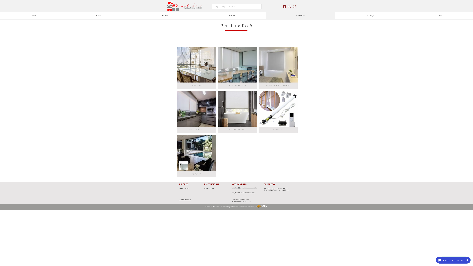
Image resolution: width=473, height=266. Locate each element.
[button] (196, 68)
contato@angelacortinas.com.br (244, 188)
